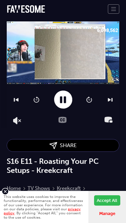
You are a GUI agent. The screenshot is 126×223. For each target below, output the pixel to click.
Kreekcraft (69, 188)
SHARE (67, 145)
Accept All (107, 200)
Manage (107, 213)
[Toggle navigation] (113, 9)
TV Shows (39, 188)
